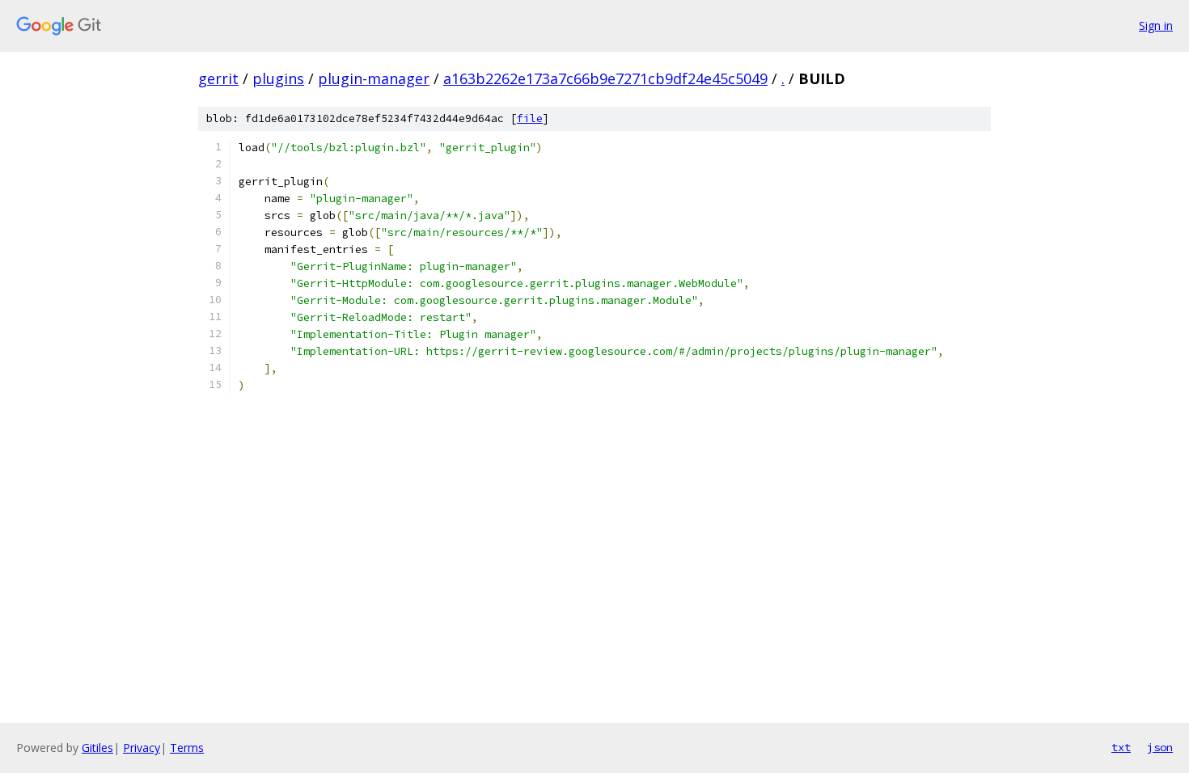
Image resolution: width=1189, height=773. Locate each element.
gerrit (218, 78)
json (1160, 747)
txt (1121, 747)
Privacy (141, 747)
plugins (278, 78)
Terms (187, 747)
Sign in (1156, 25)
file (530, 118)
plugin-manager (373, 78)
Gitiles (97, 747)
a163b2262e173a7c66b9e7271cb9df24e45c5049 (605, 78)
